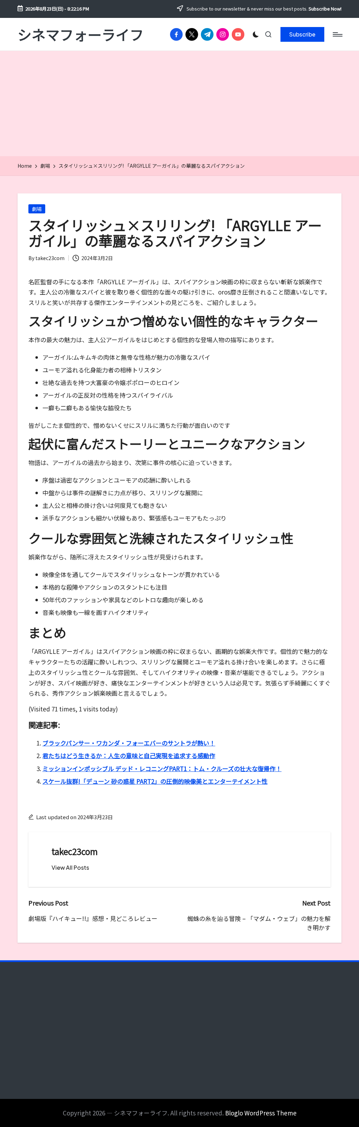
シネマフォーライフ (81, 34)
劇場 (37, 208)
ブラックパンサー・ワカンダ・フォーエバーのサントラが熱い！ (128, 742)
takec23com (75, 851)
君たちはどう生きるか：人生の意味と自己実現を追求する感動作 (128, 755)
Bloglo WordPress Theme (261, 1112)
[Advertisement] (179, 103)
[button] (302, 34)
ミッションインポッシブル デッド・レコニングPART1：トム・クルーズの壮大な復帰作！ (162, 768)
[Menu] (337, 34)
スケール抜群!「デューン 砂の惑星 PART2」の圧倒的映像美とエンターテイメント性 (154, 781)
